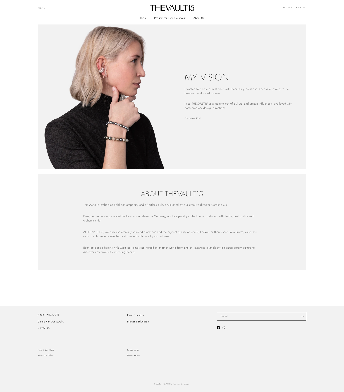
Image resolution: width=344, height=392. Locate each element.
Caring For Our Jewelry (51, 321)
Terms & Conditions (46, 350)
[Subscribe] (302, 316)
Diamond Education (138, 321)
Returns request (133, 355)
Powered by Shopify (181, 384)
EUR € (40, 8)
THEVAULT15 (167, 384)
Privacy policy (133, 350)
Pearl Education (136, 315)
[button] (144, 18)
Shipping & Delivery (46, 355)
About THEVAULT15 (48, 314)
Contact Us (44, 328)
